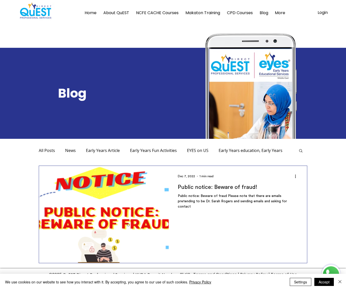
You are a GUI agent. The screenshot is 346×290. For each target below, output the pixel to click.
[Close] (340, 282)
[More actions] (297, 176)
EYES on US (197, 150)
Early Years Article (103, 150)
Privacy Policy (200, 281)
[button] (300, 151)
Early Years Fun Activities (153, 150)
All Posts (47, 150)
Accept (324, 281)
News (70, 150)
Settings (300, 281)
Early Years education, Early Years (250, 150)
